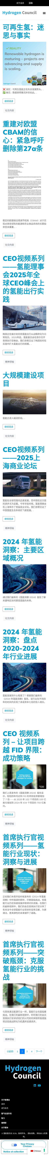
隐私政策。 (32, 1133)
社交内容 (9, 110)
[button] (44, 13)
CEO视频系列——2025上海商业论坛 (24, 457)
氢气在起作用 (6, 1114)
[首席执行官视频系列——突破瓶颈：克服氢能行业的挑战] (24, 995)
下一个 (39, 1051)
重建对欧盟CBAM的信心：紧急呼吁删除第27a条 (23, 136)
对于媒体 (4, 1128)
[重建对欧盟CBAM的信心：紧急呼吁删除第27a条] (24, 185)
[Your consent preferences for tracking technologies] (44, 1150)
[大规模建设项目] (24, 401)
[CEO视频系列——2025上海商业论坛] (24, 484)
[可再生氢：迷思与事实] (24, 63)
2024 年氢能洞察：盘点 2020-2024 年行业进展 (22, 644)
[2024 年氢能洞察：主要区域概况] (24, 578)
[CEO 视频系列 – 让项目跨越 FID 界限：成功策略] (24, 776)
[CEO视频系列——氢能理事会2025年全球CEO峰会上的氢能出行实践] (24, 317)
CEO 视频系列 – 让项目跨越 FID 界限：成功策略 (24, 745)
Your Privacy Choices (27, 1145)
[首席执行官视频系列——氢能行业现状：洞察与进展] (24, 880)
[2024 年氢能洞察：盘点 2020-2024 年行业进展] (24, 677)
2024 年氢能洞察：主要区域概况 (23, 549)
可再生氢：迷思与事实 (23, 31)
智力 (3, 1118)
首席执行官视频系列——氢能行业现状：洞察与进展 (23, 849)
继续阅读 (8, 101)
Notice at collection (13, 1151)
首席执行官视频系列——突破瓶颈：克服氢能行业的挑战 (23, 960)
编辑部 (4, 1123)
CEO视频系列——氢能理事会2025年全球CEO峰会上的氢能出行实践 (24, 279)
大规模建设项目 (23, 379)
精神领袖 (9, 361)
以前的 (10, 1051)
